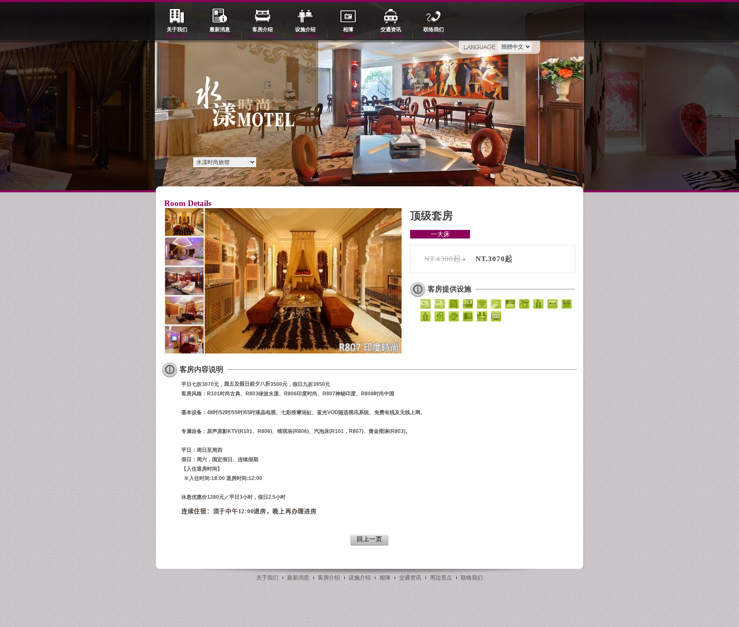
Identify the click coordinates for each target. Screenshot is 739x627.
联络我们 (433, 32)
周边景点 (441, 577)
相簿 (348, 32)
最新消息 (220, 32)
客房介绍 (262, 32)
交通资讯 (390, 32)
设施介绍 (305, 32)
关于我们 (177, 32)
